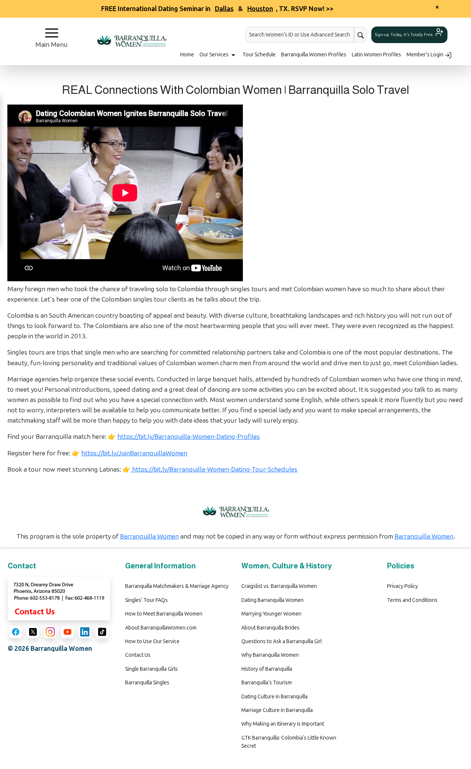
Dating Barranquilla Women (272, 600)
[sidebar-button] (51, 33)
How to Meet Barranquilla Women (163, 614)
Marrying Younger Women (271, 614)
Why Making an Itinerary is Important (282, 724)
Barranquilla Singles (147, 683)
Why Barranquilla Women (270, 655)
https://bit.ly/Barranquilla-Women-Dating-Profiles (188, 437)
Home (187, 55)
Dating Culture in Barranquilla (274, 697)
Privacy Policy (402, 586)
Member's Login (426, 55)
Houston (260, 9)
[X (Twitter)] (32, 631)
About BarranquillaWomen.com (160, 628)
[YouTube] (67, 631)
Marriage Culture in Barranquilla (277, 710)
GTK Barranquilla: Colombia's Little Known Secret (288, 742)
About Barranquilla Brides (270, 628)
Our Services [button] (214, 55)
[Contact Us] (59, 598)
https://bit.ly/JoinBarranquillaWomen (134, 453)
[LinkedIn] (84, 631)
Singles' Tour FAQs (146, 600)
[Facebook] (15, 631)
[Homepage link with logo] (235, 512)
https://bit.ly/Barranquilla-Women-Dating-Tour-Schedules (214, 469)
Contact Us (137, 655)
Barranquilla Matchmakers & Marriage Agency (177, 586)
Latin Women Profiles (376, 55)
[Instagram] (50, 631)
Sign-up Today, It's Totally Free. (405, 34)
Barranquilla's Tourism (266, 683)
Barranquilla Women (149, 536)
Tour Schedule (259, 55)
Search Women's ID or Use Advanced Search (299, 35)
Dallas (224, 9)
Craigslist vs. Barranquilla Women (279, 586)
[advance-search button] (360, 35)
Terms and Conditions (412, 600)
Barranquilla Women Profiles (313, 55)
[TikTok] (102, 631)
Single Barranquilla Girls (151, 669)
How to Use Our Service (152, 641)
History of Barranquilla (266, 669)
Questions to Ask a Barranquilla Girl (281, 641)
